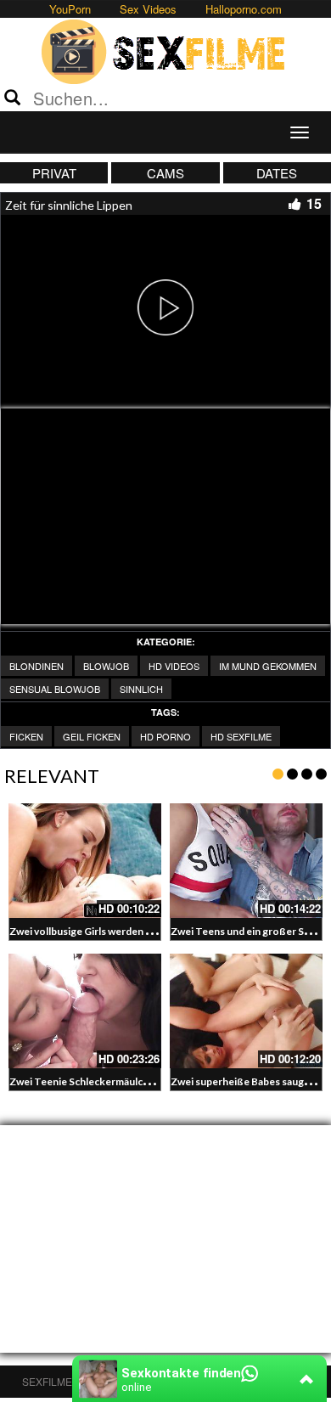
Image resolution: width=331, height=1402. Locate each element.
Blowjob (106, 666)
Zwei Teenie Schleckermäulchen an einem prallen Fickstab (144, 1081)
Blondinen (36, 666)
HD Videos (174, 666)
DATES (276, 173)
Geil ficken (92, 736)
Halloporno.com (243, 9)
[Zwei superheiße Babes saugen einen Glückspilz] (246, 1011)
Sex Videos (148, 9)
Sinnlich (141, 688)
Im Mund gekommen (268, 666)
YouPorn (70, 9)
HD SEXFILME (241, 736)
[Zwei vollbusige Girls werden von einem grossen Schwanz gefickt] (84, 860)
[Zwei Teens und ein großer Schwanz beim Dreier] (246, 860)
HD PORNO (165, 736)
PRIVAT (54, 173)
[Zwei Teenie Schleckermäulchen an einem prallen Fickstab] (84, 1011)
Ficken (26, 736)
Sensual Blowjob (54, 688)
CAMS (165, 173)
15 (314, 203)
